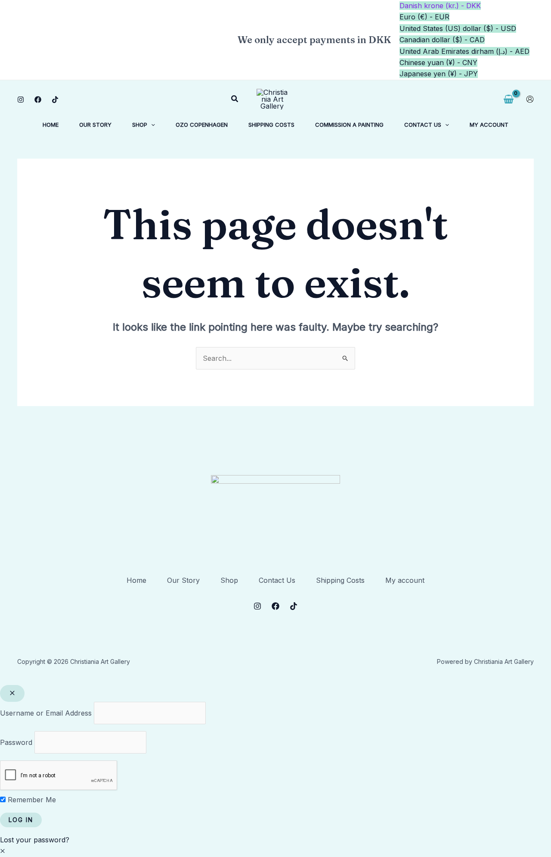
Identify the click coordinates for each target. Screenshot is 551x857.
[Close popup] (12, 693)
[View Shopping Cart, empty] (508, 99)
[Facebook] (37, 99)
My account (404, 580)
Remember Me (31, 799)
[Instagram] (20, 99)
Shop (229, 580)
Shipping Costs (340, 580)
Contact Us (277, 580)
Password (16, 742)
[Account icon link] (530, 99)
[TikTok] (55, 99)
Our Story (183, 580)
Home (136, 580)
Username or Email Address (46, 713)
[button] (235, 99)
